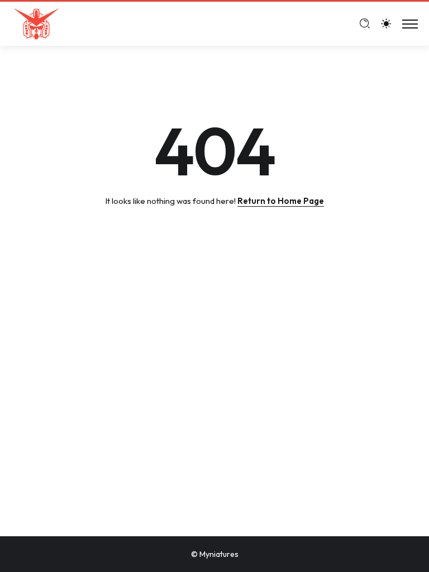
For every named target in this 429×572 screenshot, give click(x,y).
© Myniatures (215, 554)
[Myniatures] (36, 22)
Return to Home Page (280, 201)
